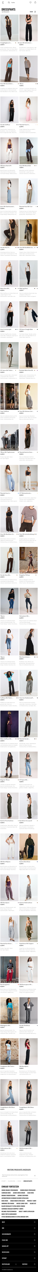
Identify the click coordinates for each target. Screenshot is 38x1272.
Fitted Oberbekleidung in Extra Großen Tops (15, 1217)
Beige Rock (5, 1201)
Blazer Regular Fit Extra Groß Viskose (13, 1206)
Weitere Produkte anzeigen (19, 1170)
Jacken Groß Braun (19, 1193)
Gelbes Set (33, 1203)
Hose (19, 1181)
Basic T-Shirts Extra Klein (26, 1211)
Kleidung (11, 1181)
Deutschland (6, 1264)
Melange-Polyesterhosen (9, 1211)
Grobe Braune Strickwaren (10, 1190)
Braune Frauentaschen (8, 1195)
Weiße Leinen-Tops (22, 1203)
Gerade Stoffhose (23, 1195)
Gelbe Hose (30, 1193)
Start (4, 1181)
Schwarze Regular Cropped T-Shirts (12, 1209)
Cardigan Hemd (6, 1193)
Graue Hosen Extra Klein (17, 1201)
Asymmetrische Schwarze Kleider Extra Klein (15, 1198)
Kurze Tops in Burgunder (9, 1214)
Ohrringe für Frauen (8, 1203)
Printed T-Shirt (31, 1201)
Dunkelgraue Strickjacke (27, 1190)
